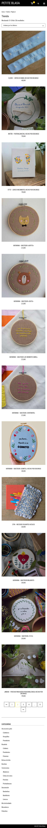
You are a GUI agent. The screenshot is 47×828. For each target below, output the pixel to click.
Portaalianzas (7, 784)
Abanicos (6, 772)
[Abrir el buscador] (38, 4)
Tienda (8, 12)
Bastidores (6, 795)
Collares (5, 748)
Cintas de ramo (7, 776)
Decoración (5, 787)
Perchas (5, 780)
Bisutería (4, 744)
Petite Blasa (11, 3)
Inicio (3, 12)
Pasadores (6, 740)
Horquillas (6, 736)
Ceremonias (5, 768)
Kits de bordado (6, 803)
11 (40, 704)
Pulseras (5, 756)
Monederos (5, 807)
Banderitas (6, 791)
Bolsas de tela (6, 760)
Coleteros (6, 733)
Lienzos (5, 799)
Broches (4, 764)
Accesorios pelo (7, 729)
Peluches (4, 811)
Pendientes (6, 752)
